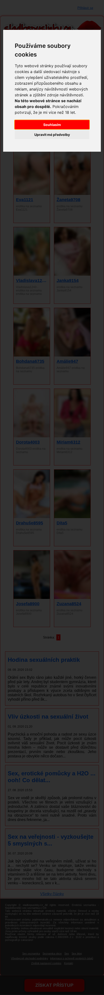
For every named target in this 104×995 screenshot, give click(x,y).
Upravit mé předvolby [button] (52, 135)
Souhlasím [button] (52, 125)
